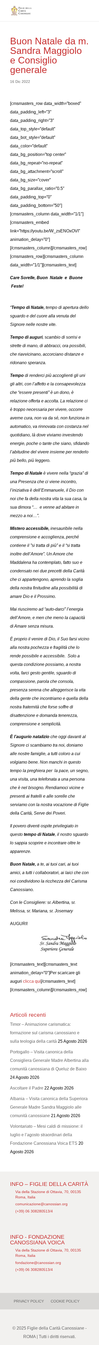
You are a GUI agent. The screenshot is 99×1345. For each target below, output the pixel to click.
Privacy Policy (29, 1301)
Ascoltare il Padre (26, 1088)
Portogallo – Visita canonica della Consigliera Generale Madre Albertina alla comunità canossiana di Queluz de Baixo (49, 1060)
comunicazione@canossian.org (41, 1204)
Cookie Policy (65, 1301)
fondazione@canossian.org (38, 1263)
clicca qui (32, 981)
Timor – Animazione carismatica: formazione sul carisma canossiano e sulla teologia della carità (44, 1033)
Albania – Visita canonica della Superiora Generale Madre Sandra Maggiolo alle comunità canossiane (49, 1107)
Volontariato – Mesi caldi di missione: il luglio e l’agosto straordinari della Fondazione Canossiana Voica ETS (46, 1135)
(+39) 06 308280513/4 (34, 1211)
